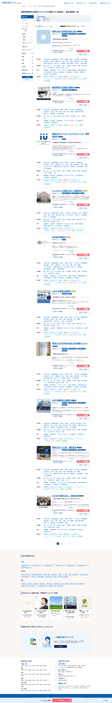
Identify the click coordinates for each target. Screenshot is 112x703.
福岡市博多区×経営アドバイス (38, 565)
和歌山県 (45, 680)
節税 (76, 667)
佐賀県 (26, 690)
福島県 (44, 665)
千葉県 (37, 670)
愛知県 (22, 676)
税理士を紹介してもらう (81, 3)
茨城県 (22, 670)
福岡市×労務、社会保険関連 (63, 576)
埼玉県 (33, 670)
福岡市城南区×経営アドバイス (83, 565)
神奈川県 (45, 670)
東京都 (41, 670)
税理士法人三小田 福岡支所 (64, 447)
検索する (28, 77)
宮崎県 (41, 690)
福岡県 (30, 6)
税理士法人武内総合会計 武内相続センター (70, 343)
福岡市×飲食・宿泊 (49, 583)
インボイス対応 (61, 667)
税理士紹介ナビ (24, 6)
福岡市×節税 (34, 576)
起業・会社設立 (61, 671)
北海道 (22, 665)
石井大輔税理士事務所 (61, 400)
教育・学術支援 (65, 688)
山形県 (41, 665)
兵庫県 (29, 680)
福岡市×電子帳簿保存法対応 (73, 574)
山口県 (37, 684)
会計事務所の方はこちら (103, 3)
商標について (61, 697)
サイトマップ (32, 697)
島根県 (26, 684)
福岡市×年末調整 (47, 574)
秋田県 (37, 665)
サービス (71, 688)
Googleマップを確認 (57, 52)
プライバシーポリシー (40, 697)
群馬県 (29, 670)
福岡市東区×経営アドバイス (26, 565)
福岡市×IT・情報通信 (65, 583)
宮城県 (33, 665)
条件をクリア (27, 79)
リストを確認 (105, 700)
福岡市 (35, 6)
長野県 (41, 674)
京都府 (26, 680)
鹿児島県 (45, 690)
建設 (59, 686)
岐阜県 (44, 674)
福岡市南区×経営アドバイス (61, 565)
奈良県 (33, 680)
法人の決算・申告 (62, 665)
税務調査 (80, 667)
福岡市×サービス (34, 585)
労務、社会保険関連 (62, 680)
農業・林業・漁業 (78, 688)
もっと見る (60, 646)
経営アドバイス (73, 676)
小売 (65, 686)
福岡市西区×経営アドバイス (72, 565)
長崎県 (29, 690)
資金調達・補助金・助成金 (64, 676)
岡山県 (29, 684)
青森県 (26, 665)
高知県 (22, 686)
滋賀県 (41, 680)
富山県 (26, 674)
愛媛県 (48, 684)
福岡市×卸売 (42, 583)
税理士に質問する (93, 3)
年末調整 (79, 665)
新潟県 (22, 674)
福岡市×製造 (30, 583)
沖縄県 (49, 690)
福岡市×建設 (24, 583)
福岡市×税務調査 (40, 576)
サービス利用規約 (54, 697)
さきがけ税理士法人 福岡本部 (65, 495)
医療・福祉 (85, 688)
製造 (62, 686)
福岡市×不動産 (57, 583)
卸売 (68, 686)
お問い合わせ (61, 700)
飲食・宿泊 (72, 686)
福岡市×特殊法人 (60, 585)
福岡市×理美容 (81, 583)
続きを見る (71, 48)
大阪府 (22, 680)
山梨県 (37, 674)
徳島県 (41, 684)
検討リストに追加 (83, 54)
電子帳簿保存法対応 (70, 667)
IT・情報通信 (81, 686)
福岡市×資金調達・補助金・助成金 (51, 576)
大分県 (37, 690)
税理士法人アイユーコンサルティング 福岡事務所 (70, 135)
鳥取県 (22, 684)
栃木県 (26, 670)
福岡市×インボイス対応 (63, 574)
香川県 (44, 684)
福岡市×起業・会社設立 (84, 574)
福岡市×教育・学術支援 (25, 585)
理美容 (59, 688)
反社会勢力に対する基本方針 (70, 697)
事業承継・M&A (69, 671)
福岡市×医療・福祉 (52, 585)
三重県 (37, 680)
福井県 (33, 674)
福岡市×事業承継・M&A (26, 576)
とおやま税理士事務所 (61, 291)
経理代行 (83, 665)
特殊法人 (60, 689)
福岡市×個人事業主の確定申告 (37, 574)
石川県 (29, 674)
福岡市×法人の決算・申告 (26, 574)
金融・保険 (87, 686)
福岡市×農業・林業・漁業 (43, 585)
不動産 (76, 686)
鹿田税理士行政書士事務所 (63, 87)
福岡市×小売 (36, 583)
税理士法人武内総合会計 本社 (64, 31)
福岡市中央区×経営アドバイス (49, 565)
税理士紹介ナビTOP (69, 3)
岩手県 (29, 665)
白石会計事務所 (58, 237)
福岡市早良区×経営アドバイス (27, 567)
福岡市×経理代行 (54, 574)
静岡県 (48, 674)
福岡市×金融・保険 (74, 583)
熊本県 (33, 690)
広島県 (33, 684)
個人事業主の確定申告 (71, 665)
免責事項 (47, 697)
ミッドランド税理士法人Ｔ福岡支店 (67, 190)
